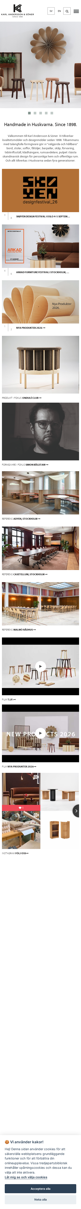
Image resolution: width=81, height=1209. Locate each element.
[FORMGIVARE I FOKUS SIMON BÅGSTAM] (40, 431)
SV (51, 11)
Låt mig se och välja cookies (26, 1177)
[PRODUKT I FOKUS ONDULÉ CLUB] (40, 365)
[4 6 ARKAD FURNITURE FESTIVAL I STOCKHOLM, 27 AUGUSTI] (40, 246)
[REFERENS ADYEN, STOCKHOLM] (40, 493)
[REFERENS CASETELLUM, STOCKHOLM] (40, 548)
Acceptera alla (41, 1188)
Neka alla (40, 1199)
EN (59, 11)
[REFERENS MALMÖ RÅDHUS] (40, 604)
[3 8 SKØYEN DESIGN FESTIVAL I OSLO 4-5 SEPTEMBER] (40, 190)
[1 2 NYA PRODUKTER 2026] (40, 302)
